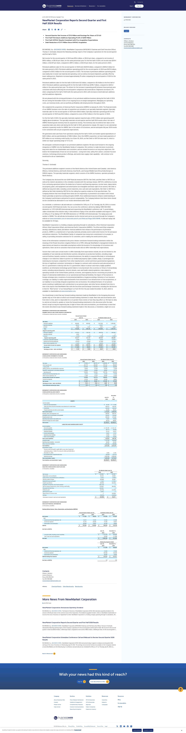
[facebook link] (128, 726)
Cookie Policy (78, 730)
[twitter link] (117, 726)
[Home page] (51, 6)
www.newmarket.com (57, 218)
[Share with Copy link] (62, 29)
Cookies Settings (137, 730)
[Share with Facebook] (55, 29)
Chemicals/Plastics (56, 586)
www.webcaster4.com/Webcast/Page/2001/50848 (83, 218)
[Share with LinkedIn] (49, 29)
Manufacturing (79, 586)
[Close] (181, 730)
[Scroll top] (180, 689)
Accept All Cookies (148, 730)
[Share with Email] (58, 29)
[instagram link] (131, 726)
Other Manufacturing (68, 586)
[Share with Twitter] (52, 29)
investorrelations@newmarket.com (51, 581)
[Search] (135, 2)
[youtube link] (124, 726)
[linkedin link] (121, 726)
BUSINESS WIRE (59, 49)
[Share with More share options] (65, 29)
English (126, 31)
